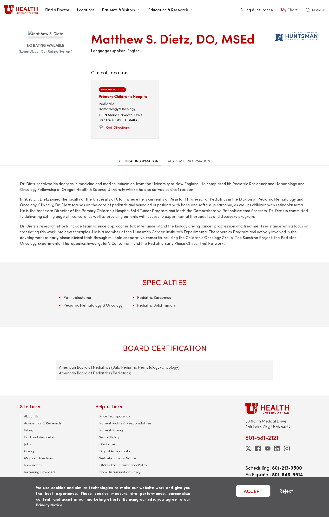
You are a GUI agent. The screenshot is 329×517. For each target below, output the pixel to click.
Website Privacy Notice (117, 458)
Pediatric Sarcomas (154, 297)
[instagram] (287, 448)
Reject (286, 491)
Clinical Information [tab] (138, 161)
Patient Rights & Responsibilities (125, 423)
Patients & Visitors (118, 9)
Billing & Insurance (256, 9)
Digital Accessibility (114, 451)
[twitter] (248, 448)
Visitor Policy (109, 437)
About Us (31, 416)
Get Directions (118, 127)
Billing (28, 430)
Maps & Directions (39, 458)
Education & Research (168, 9)
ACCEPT (253, 491)
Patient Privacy (111, 430)
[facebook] (258, 448)
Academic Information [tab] (189, 161)
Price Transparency (114, 416)
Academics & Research (42, 423)
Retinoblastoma (77, 297)
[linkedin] (277, 448)
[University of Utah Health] (20, 9)
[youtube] (267, 448)
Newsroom (33, 465)
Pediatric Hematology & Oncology (93, 305)
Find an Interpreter (39, 437)
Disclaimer (107, 444)
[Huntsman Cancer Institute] (296, 35)
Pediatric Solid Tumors (156, 305)
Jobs (27, 444)
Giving (29, 451)
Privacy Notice (49, 505)
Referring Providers (39, 472)
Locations (85, 9)
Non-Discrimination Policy (119, 472)
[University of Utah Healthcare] (277, 408)
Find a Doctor (57, 9)
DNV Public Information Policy (123, 465)
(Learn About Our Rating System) (45, 51)
